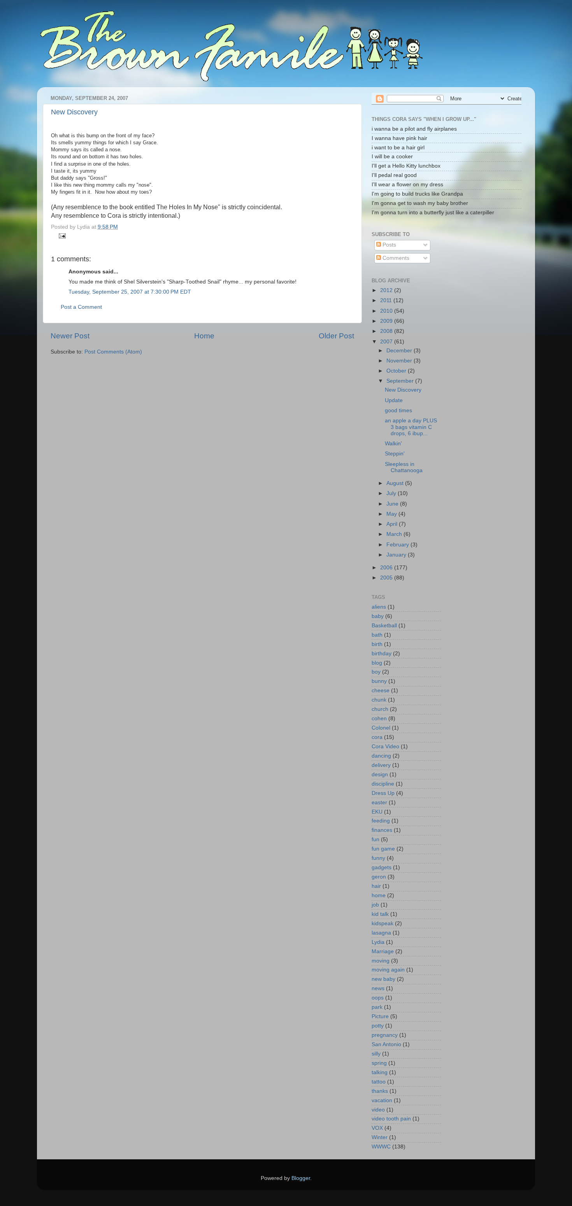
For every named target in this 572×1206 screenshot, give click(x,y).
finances (382, 830)
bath (377, 635)
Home (204, 336)
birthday (381, 653)
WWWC (381, 1147)
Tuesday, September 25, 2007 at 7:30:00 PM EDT (129, 292)
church (380, 709)
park (377, 1007)
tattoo (379, 1082)
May (392, 514)
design (380, 774)
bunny (379, 681)
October (397, 371)
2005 (387, 578)
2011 (386, 300)
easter (379, 802)
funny (378, 858)
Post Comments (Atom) (113, 352)
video (378, 1110)
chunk (379, 700)
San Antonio (386, 1044)
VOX (377, 1128)
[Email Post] (61, 235)
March (395, 534)
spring (379, 1063)
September (400, 381)
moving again (388, 970)
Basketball (384, 625)
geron (379, 877)
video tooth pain (391, 1119)
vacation (382, 1100)
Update (394, 400)
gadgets (381, 867)
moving (381, 961)
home (379, 895)
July (392, 493)
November (400, 361)
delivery (381, 765)
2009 (387, 321)
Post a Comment (81, 307)
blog (377, 663)
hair (376, 886)
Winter (380, 1137)
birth (377, 644)
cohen (379, 718)
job (375, 905)
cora (377, 737)
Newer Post (70, 336)
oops (378, 998)
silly (376, 1054)
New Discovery (74, 112)
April (392, 524)
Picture (380, 1016)
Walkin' (393, 443)
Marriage (383, 951)
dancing (381, 756)
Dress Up (383, 793)
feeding (381, 821)
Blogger (300, 1178)
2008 (387, 331)
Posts (388, 245)
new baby (383, 979)
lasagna (381, 933)
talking (380, 1072)
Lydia (378, 942)
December (400, 351)
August (395, 483)
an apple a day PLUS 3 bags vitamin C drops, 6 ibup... (411, 427)
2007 (387, 342)
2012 (387, 290)
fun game (383, 849)
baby (378, 616)
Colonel (381, 728)
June (393, 504)
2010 (387, 311)
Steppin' (395, 454)
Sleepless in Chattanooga (404, 467)
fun (375, 839)
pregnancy (385, 1035)
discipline (383, 784)
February (398, 545)
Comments (395, 258)
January (397, 555)
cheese (381, 690)
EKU (377, 812)
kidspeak (382, 923)
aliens (379, 607)
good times (398, 410)
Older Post (336, 336)
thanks (380, 1091)
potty (378, 1026)
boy (376, 672)
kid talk (380, 914)
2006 (387, 568)
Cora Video (385, 746)
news (378, 988)
